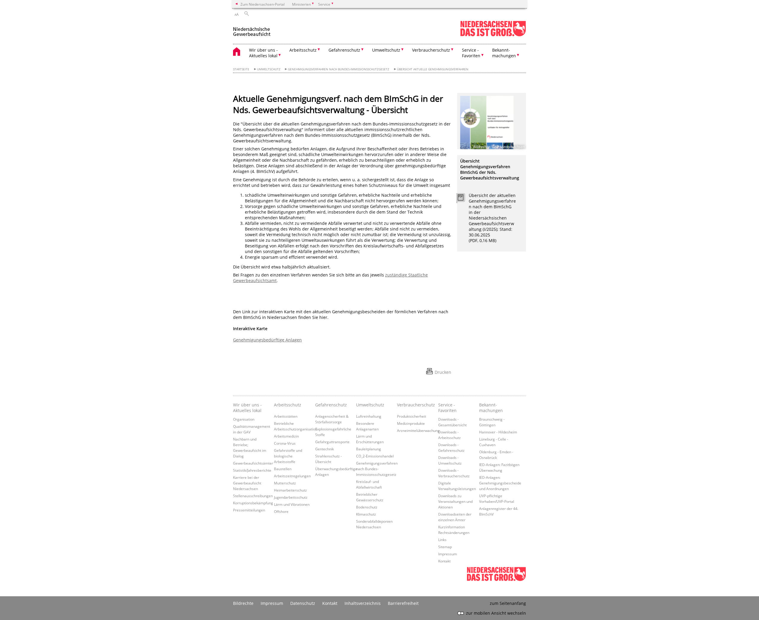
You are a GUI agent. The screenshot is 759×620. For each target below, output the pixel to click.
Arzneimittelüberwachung (418, 430)
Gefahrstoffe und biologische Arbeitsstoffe (288, 456)
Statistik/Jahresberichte (252, 470)
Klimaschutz (366, 514)
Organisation (243, 419)
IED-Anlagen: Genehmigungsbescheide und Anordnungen (500, 483)
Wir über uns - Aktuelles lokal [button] (263, 52)
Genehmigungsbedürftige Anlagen (267, 340)
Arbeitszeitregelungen (292, 475)
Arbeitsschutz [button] (303, 50)
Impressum (447, 553)
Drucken (443, 372)
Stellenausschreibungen (253, 495)
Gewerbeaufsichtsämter (253, 463)
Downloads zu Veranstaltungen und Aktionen (455, 501)
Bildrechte (243, 603)
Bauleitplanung (368, 448)
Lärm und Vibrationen (292, 504)
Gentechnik (324, 448)
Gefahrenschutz (331, 405)
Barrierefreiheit (403, 603)
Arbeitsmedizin (286, 436)
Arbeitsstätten (285, 416)
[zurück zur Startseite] (252, 29)
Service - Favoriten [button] (471, 52)
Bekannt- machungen (491, 407)
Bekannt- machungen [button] (504, 52)
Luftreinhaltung (368, 416)
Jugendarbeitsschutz (290, 497)
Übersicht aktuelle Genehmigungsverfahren (432, 69)
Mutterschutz (285, 483)
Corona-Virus (285, 443)
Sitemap (445, 546)
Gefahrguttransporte (332, 441)
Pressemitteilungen (249, 510)
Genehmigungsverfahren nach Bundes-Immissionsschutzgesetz (338, 69)
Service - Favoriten (447, 407)
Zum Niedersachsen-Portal (262, 4)
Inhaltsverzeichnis (363, 603)
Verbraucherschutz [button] (431, 50)
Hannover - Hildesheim (498, 432)
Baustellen (282, 468)
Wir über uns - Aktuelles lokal (247, 407)
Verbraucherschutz (416, 405)
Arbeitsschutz (287, 405)
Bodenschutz (366, 507)
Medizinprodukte (411, 423)
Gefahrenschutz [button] (344, 50)
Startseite (241, 69)
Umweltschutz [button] (386, 50)
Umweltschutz (268, 69)
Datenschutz (302, 603)
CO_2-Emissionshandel (375, 456)
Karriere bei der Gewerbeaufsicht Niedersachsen (247, 483)
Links (442, 539)
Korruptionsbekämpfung (253, 502)
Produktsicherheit (411, 416)
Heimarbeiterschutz (290, 490)
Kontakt (444, 561)
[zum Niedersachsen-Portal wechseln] (493, 35)
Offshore (281, 511)
